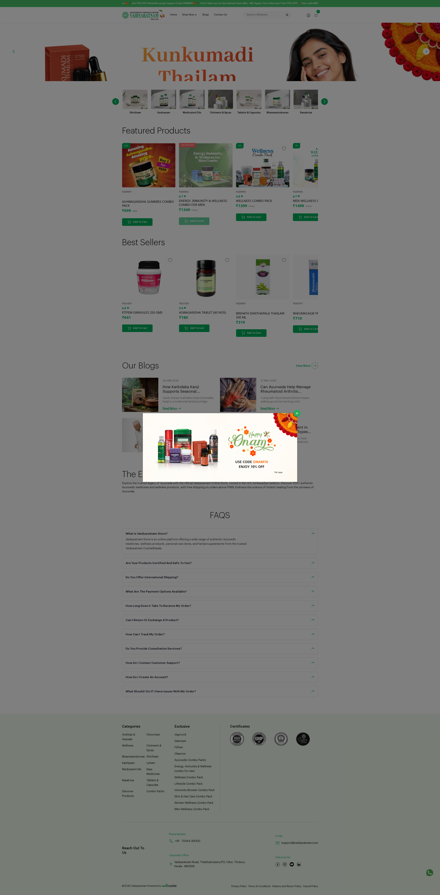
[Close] (297, 413)
